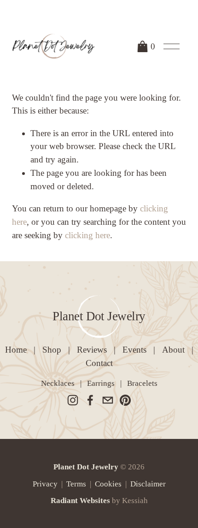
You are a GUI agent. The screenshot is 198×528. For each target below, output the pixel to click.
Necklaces (58, 383)
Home (16, 349)
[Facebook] (90, 400)
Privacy (45, 484)
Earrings (101, 383)
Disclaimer (148, 484)
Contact (99, 363)
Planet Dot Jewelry (98, 316)
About (173, 349)
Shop (51, 349)
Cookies (108, 484)
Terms (76, 484)
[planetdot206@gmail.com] (107, 400)
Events (134, 349)
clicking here (87, 235)
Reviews (92, 349)
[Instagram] (72, 400)
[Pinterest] (125, 400)
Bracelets (142, 383)
